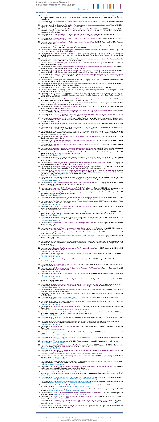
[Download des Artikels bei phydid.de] (52, 309)
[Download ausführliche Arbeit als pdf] (77, 369)
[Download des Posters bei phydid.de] (77, 309)
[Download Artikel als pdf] (48, 379)
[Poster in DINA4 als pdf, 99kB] (80, 394)
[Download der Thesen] (70, 299)
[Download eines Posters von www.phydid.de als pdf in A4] (84, 353)
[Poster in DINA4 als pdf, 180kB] (75, 390)
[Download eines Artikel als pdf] (50, 348)
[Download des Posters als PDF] (59, 398)
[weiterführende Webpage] (90, 379)
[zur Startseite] (83, 9)
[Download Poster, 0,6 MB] (81, 386)
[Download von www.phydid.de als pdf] (53, 329)
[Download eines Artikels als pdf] (51, 155)
